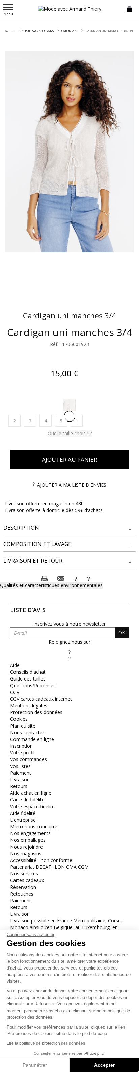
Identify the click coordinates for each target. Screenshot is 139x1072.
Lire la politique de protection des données (46, 1043)
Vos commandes (28, 759)
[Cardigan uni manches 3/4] (69, 151)
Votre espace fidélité (32, 806)
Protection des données (36, 712)
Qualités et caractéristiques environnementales (51, 585)
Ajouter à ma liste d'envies (71, 485)
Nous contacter (27, 732)
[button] (69, 528)
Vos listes (20, 766)
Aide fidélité (22, 813)
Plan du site (22, 726)
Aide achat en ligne (30, 793)
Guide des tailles (28, 678)
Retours (18, 786)
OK (121, 632)
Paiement (20, 773)
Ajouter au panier (69, 459)
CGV (14, 692)
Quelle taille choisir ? (70, 433)
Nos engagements (30, 833)
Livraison (20, 779)
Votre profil (22, 752)
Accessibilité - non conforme (41, 860)
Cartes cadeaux (27, 880)
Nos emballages (28, 840)
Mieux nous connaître (33, 826)
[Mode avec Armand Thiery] (69, 8)
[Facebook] (69, 652)
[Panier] (129, 8)
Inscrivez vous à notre (69, 624)
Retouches (21, 894)
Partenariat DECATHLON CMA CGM (49, 867)
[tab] (69, 528)
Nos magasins (25, 853)
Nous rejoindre (26, 846)
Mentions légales (28, 705)
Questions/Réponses (33, 685)
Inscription (21, 746)
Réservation (23, 887)
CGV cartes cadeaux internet (41, 699)
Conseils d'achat (28, 672)
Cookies (19, 719)
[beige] (69, 405)
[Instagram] (69, 658)
